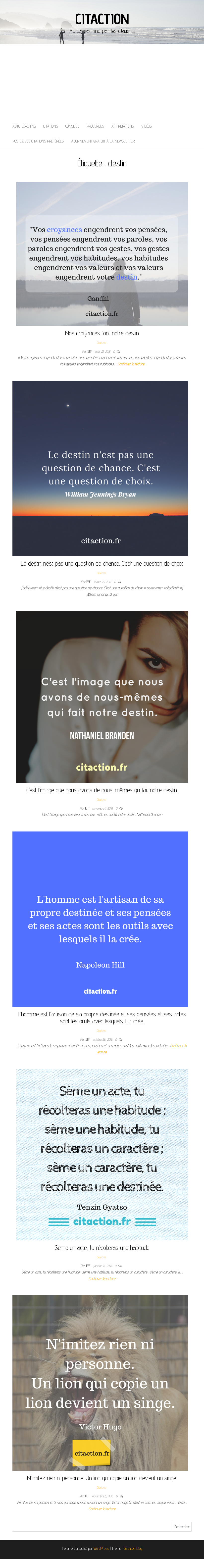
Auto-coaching (24, 126)
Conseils (72, 126)
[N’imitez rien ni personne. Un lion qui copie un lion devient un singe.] (100, 1382)
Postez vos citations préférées (38, 141)
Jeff (90, 351)
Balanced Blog (132, 1548)
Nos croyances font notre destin (102, 333)
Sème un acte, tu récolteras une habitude (102, 1247)
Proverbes (95, 126)
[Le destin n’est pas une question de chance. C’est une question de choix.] (100, 468)
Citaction (102, 19)
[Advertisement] (102, 81)
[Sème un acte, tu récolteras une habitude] (102, 1154)
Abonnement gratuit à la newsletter (103, 141)
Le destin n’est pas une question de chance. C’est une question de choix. (102, 563)
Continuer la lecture (130, 364)
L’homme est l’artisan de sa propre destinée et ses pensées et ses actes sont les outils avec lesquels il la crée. (102, 1017)
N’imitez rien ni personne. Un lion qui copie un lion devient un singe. (102, 1478)
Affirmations (122, 126)
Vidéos (146, 126)
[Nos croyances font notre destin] (102, 253)
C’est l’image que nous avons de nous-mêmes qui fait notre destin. (102, 790)
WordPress (101, 1548)
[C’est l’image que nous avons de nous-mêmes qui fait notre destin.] (102, 696)
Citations (50, 126)
